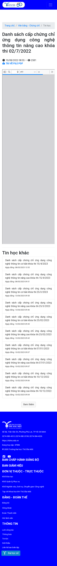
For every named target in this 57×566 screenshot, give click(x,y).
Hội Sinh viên (7, 518)
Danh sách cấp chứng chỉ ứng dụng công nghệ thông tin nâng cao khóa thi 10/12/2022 (28, 391)
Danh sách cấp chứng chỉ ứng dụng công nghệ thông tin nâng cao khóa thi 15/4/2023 (28, 278)
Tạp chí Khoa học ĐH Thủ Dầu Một (16, 491)
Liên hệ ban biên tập (10, 547)
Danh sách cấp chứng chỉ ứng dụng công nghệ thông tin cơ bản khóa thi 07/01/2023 (28, 348)
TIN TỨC (5, 539)
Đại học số (12, 553)
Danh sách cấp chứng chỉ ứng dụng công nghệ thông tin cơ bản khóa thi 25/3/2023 (28, 292)
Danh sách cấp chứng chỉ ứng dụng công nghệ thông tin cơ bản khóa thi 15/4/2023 (28, 263)
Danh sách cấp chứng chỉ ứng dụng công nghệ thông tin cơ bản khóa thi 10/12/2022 (28, 377)
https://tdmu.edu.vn (10, 440)
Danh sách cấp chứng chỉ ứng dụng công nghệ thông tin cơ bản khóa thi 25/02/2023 (28, 320)
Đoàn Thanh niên (9, 513)
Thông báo (7, 534)
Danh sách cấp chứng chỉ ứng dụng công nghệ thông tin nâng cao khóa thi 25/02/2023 (28, 334)
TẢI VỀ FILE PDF (14, 63)
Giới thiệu (6, 543)
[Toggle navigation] (50, 5)
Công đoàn (7, 508)
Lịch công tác (8, 530)
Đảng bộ (5, 503)
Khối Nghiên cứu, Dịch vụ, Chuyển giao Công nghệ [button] (23, 487)
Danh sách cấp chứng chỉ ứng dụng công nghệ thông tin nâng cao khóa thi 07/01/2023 (28, 362)
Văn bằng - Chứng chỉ (29, 25)
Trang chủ (10, 25)
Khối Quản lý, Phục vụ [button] (11, 481)
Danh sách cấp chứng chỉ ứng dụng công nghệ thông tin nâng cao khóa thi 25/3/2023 (28, 306)
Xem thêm (28, 404)
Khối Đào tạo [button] (7, 476)
